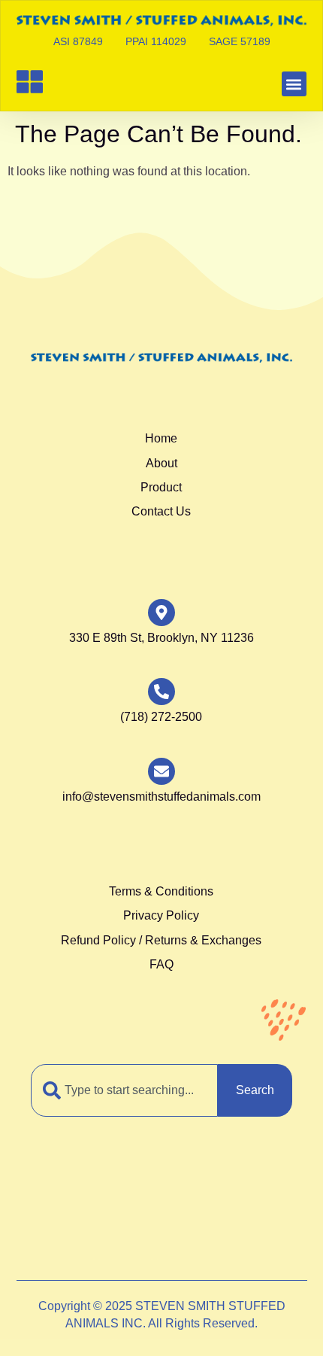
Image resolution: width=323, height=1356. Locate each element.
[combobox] (124, 1090)
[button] (294, 83)
